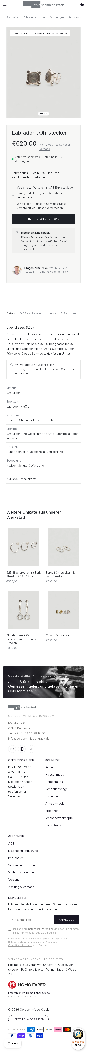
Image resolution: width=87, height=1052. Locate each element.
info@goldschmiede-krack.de (29, 738)
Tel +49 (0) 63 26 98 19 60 (26, 733)
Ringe (49, 767)
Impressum (16, 858)
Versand (14, 879)
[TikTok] (31, 749)
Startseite (12, 17)
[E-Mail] (12, 749)
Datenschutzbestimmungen (22, 942)
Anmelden (66, 919)
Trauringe (51, 796)
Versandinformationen (23, 865)
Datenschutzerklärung (23, 851)
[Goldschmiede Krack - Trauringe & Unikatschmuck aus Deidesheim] (43, 4)
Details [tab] (11, 313)
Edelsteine (30, 17)
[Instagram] (22, 749)
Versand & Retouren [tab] (62, 313)
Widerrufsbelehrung (22, 872)
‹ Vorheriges (56, 17)
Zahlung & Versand (21, 887)
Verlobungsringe (56, 789)
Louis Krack (53, 825)
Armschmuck (54, 803)
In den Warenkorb (43, 219)
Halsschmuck (54, 774)
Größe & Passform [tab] (32, 313)
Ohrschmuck (54, 782)
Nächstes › (74, 17)
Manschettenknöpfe (59, 818)
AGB (11, 843)
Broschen (51, 811)
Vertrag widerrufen (28, 1019)
